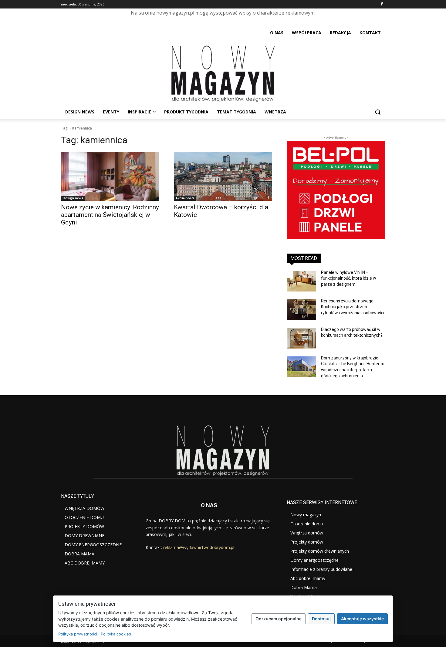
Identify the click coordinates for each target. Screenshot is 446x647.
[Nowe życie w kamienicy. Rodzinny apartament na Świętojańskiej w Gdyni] (110, 176)
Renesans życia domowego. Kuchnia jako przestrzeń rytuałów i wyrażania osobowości (352, 306)
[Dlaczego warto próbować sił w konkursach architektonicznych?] (301, 338)
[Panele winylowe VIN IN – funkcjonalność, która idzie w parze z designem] (301, 281)
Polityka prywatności (77, 634)
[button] (377, 112)
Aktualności (185, 198)
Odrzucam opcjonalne (278, 618)
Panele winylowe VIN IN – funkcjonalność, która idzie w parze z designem (348, 278)
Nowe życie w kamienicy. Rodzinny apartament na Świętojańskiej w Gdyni (110, 215)
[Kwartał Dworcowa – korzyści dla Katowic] (223, 176)
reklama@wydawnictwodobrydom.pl (198, 547)
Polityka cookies (116, 634)
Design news (73, 198)
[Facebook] (381, 4)
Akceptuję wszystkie (362, 618)
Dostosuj (321, 618)
